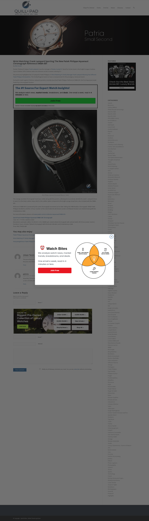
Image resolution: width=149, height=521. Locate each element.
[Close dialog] (111, 236)
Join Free (54, 270)
